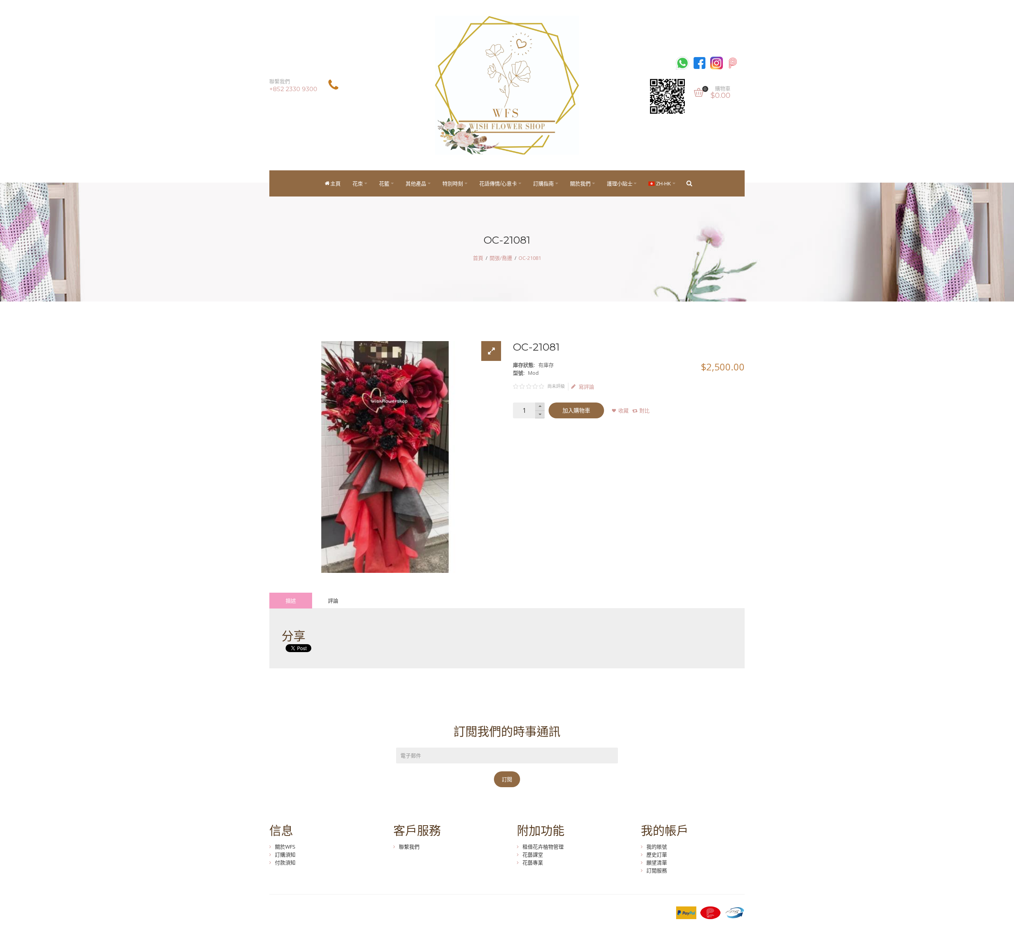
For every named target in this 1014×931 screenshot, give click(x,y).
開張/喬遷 (501, 257)
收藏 (623, 410)
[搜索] (689, 183)
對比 (644, 410)
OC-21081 (529, 257)
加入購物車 (576, 410)
